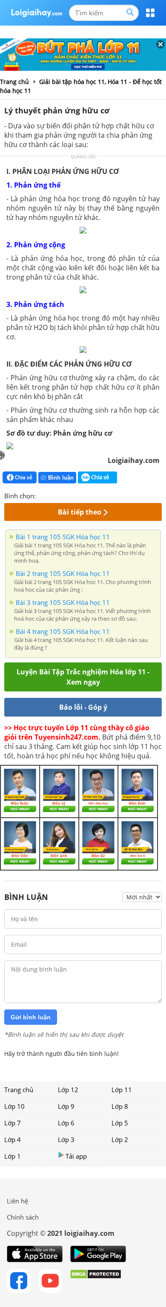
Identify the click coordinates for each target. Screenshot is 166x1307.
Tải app (76, 1156)
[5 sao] (83, 495)
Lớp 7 (12, 1123)
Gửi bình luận (31, 1017)
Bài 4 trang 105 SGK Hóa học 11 (63, 631)
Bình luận (61, 477)
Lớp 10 (14, 1106)
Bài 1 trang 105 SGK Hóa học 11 (63, 536)
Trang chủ (18, 1089)
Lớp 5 (120, 1123)
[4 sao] (73, 495)
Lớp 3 (66, 1139)
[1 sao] (42, 495)
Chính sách (23, 1217)
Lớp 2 (120, 1139)
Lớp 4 (12, 1139)
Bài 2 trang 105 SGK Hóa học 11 (63, 573)
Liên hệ (17, 1201)
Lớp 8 (120, 1106)
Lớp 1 (12, 1156)
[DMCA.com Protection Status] (95, 1281)
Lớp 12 (68, 1089)
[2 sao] (53, 495)
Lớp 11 (122, 1089)
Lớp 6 (66, 1123)
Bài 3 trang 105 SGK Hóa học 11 (63, 602)
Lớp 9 (66, 1106)
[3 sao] (63, 495)
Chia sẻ (23, 477)
